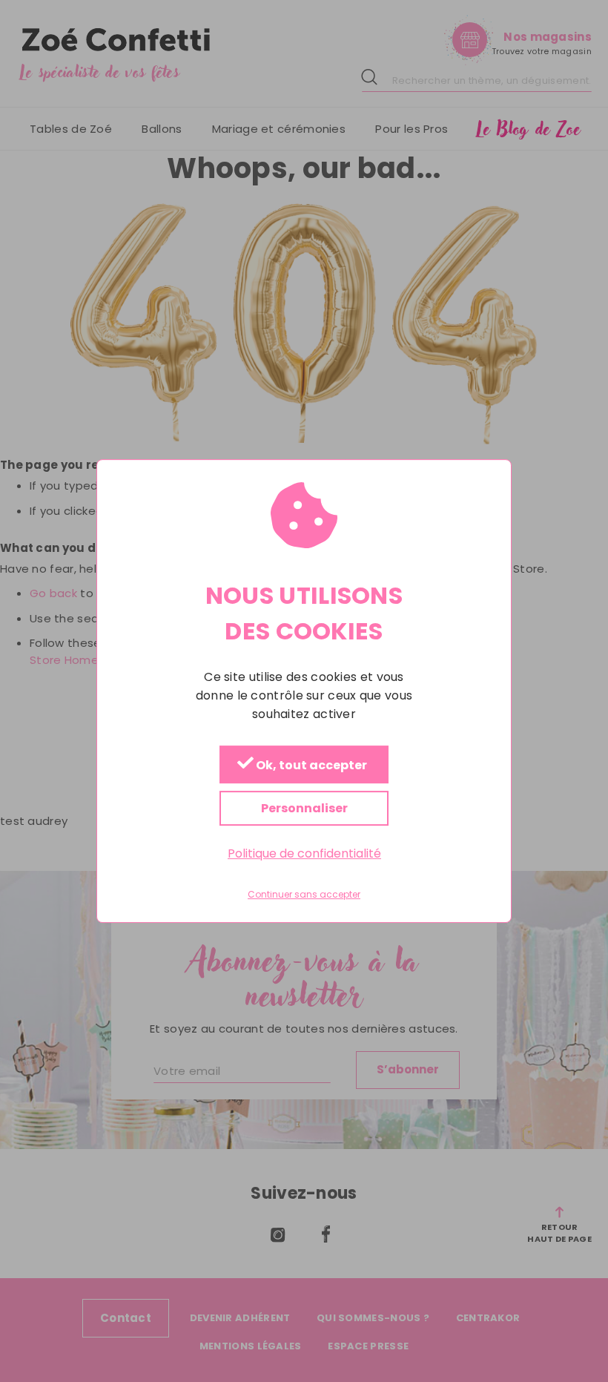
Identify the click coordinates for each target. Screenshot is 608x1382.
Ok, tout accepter (310, 765)
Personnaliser (304, 808)
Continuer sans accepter (304, 894)
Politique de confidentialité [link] (304, 853)
